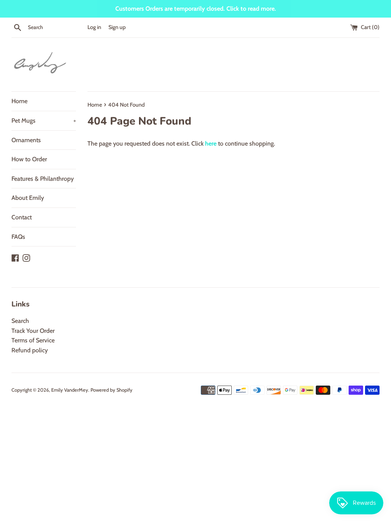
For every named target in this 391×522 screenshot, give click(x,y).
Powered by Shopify (111, 390)
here (211, 143)
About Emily (27, 197)
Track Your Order (33, 330)
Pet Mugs (43, 120)
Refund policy (29, 350)
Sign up (117, 27)
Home (19, 101)
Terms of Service (33, 340)
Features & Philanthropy (42, 178)
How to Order (29, 159)
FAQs (18, 236)
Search (20, 320)
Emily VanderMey (69, 390)
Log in (94, 27)
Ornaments (26, 140)
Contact (21, 217)
